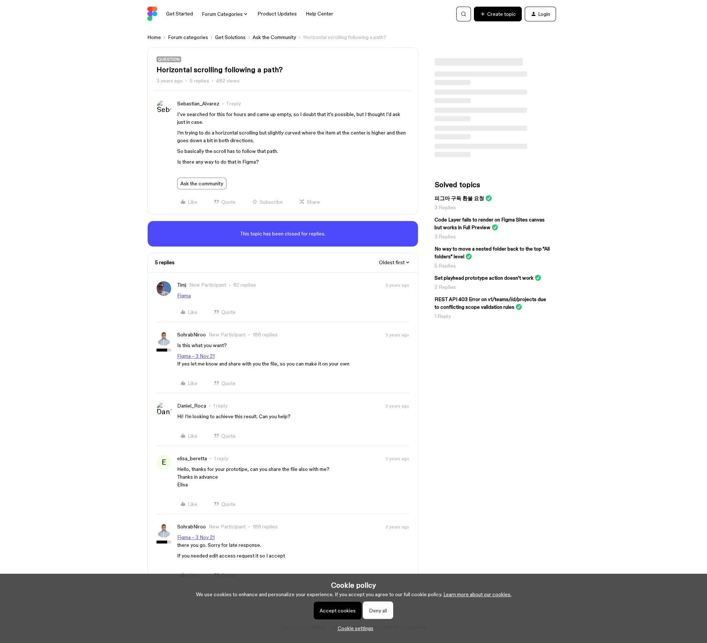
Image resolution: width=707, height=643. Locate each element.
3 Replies (445, 207)
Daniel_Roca (191, 406)
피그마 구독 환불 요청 (459, 198)
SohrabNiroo (191, 335)
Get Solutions (230, 37)
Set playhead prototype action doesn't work (484, 278)
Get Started (179, 14)
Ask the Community (274, 37)
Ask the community (201, 183)
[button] (498, 14)
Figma (184, 295)
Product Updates (277, 14)
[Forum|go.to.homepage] (152, 14)
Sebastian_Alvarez (198, 103)
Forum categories (188, 37)
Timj (181, 285)
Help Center (319, 14)
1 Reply (443, 316)
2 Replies (445, 287)
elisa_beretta (192, 458)
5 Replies (445, 266)
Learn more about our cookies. (477, 594)
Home (154, 37)
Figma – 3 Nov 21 (196, 356)
